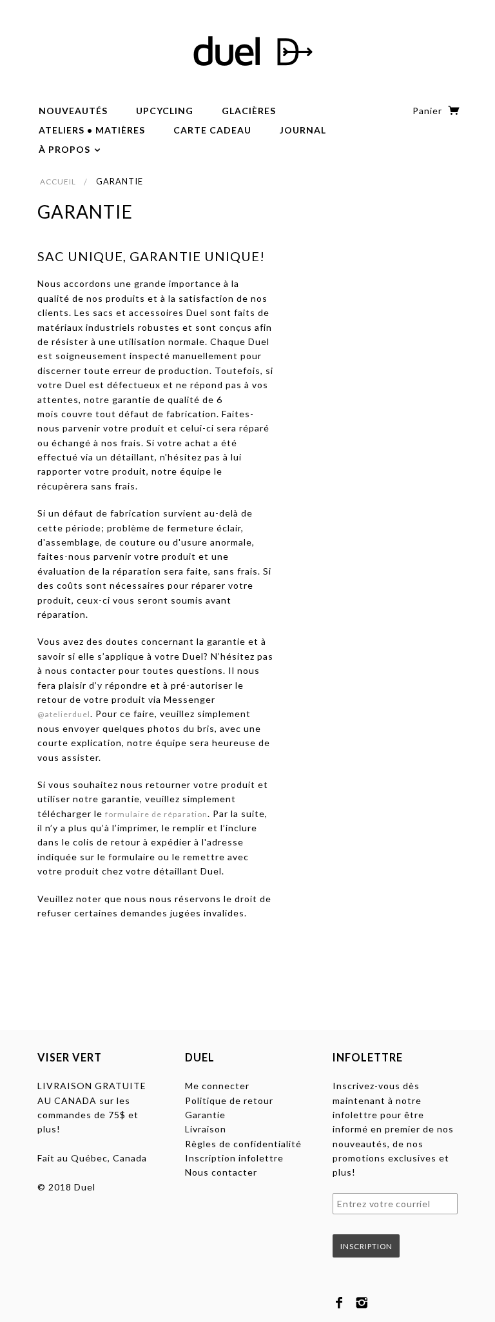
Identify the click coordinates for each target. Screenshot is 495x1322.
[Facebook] (339, 1302)
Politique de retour (229, 1100)
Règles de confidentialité (243, 1143)
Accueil (58, 181)
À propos (66, 149)
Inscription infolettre (234, 1157)
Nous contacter (221, 1172)
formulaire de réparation (156, 814)
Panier (428, 110)
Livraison (205, 1128)
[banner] (247, 51)
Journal (303, 129)
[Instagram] (362, 1302)
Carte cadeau (212, 129)
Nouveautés (73, 110)
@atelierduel (63, 714)
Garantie (205, 1114)
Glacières (249, 110)
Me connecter (217, 1085)
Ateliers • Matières (92, 129)
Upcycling (164, 110)
